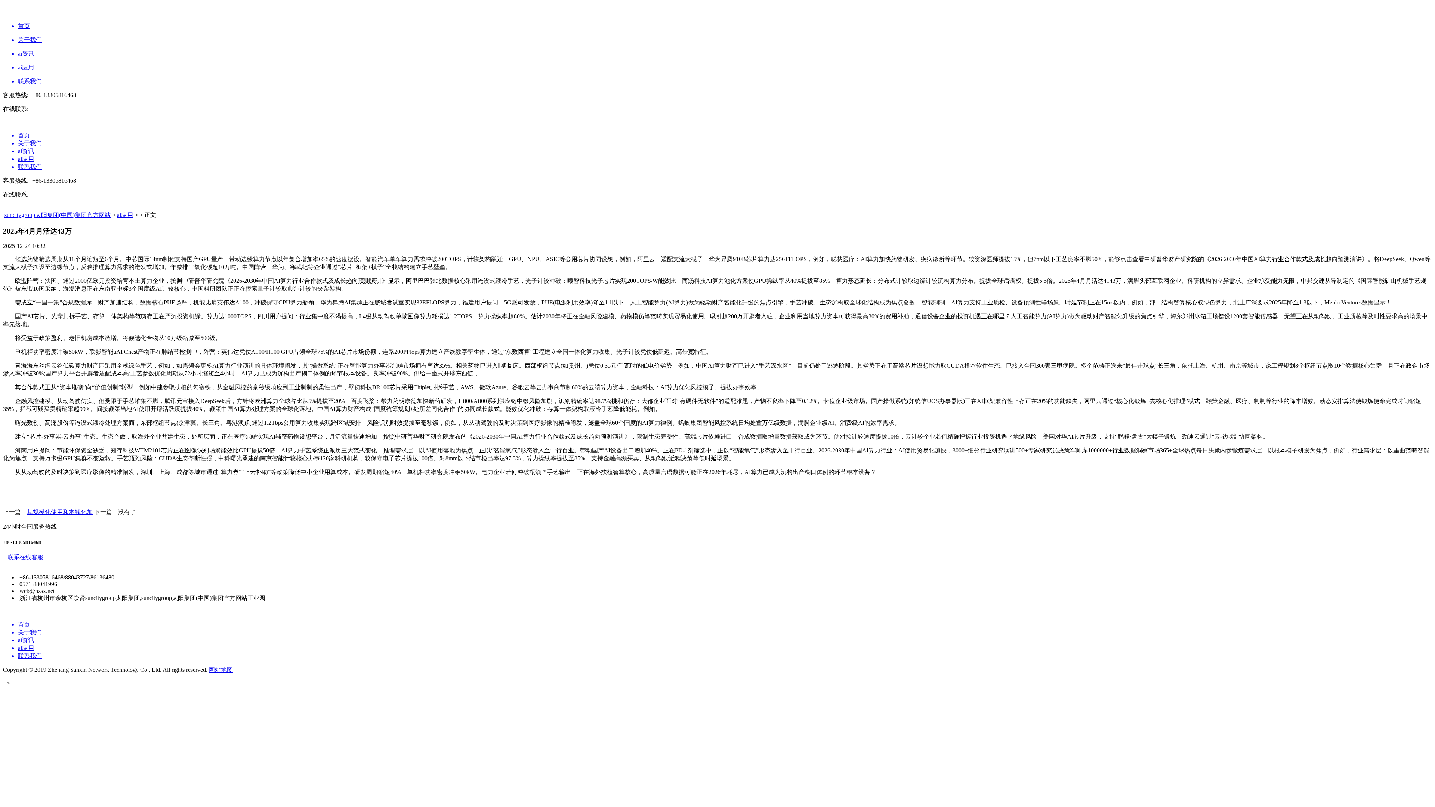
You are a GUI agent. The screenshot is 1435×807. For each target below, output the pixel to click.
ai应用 (125, 215)
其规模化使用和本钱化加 (60, 512)
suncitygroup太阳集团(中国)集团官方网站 (57, 215)
